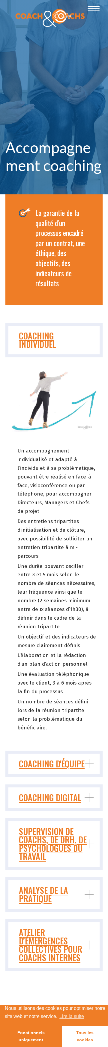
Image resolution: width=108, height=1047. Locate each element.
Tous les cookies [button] (85, 1036)
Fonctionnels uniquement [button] (31, 1036)
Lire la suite (71, 1016)
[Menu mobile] (91, 9)
